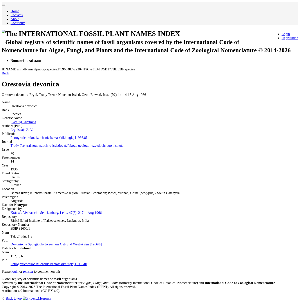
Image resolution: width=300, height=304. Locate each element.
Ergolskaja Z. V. (22, 130)
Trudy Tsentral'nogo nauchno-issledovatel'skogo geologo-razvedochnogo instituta (67, 145)
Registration (290, 38)
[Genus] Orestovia (23, 122)
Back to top (14, 298)
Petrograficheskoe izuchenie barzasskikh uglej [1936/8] (49, 137)
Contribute (18, 23)
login (14, 271)
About (15, 19)
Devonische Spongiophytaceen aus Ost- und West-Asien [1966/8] (56, 244)
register (28, 271)
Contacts (17, 15)
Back (5, 73)
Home (15, 11)
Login (286, 34)
